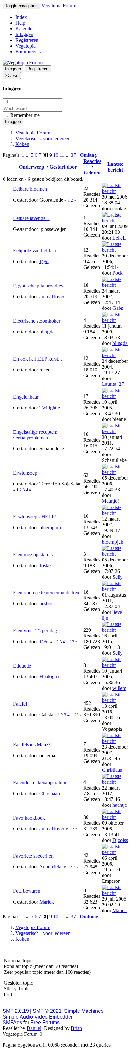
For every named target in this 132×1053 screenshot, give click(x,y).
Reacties (92, 161)
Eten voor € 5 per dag (35, 630)
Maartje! (110, 501)
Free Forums (45, 1022)
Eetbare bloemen (30, 189)
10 (55, 155)
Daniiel (34, 1028)
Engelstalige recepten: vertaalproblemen (35, 434)
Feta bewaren (26, 891)
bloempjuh (50, 527)
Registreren (26, 40)
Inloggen (24, 34)
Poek (117, 273)
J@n (44, 261)
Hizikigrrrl (50, 676)
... (28, 155)
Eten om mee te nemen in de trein (47, 592)
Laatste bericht (115, 166)
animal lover (51, 296)
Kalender (24, 28)
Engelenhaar (25, 397)
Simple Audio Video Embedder (38, 1016)
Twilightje (49, 407)
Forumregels (28, 51)
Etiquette (22, 665)
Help (20, 23)
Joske (45, 565)
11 (62, 155)
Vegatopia (25, 46)
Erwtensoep (25, 473)
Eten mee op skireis (33, 554)
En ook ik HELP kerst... (37, 359)
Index (21, 17)
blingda (46, 331)
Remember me (24, 115)
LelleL (119, 237)
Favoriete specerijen (33, 855)
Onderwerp (32, 167)
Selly (117, 577)
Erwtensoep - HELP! (34, 516)
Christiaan (112, 770)
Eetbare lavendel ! (31, 218)
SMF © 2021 (47, 1011)
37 (73, 155)
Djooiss (120, 840)
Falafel (20, 703)
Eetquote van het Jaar (34, 250)
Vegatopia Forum (58, 5)
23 (76, 715)
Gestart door (63, 167)
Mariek (46, 901)
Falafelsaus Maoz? (32, 744)
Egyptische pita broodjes (38, 285)
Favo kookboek (29, 817)
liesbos (46, 603)
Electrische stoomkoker (36, 321)
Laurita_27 (113, 384)
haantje (119, 805)
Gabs (117, 308)
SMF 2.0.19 (16, 1011)
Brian (76, 1028)
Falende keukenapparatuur (40, 782)
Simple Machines (83, 1011)
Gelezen (92, 172)
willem (119, 688)
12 (72, 641)
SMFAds (12, 1022)
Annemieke (50, 866)
